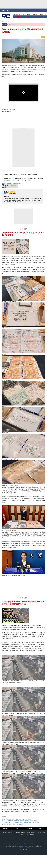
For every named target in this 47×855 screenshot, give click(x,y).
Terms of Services (17, 834)
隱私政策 (23, 832)
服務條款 (22, 834)
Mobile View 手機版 (23, 849)
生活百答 (34, 17)
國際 (22, 17)
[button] (45, 14)
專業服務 (35, 14)
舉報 (43, 37)
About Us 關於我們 (41, 832)
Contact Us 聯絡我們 (31, 832)
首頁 (14, 17)
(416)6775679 (20, 174)
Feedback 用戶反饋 (31, 834)
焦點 (25, 17)
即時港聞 (7, 21)
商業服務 (41, 14)
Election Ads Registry (23, 839)
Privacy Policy (18, 832)
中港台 (39, 17)
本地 (29, 17)
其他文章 (4, 24)
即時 (18, 17)
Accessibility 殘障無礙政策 (8, 832)
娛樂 (43, 17)
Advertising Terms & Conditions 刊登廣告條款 (23, 841)
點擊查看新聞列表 (12, 24)
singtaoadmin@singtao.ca (23, 846)
